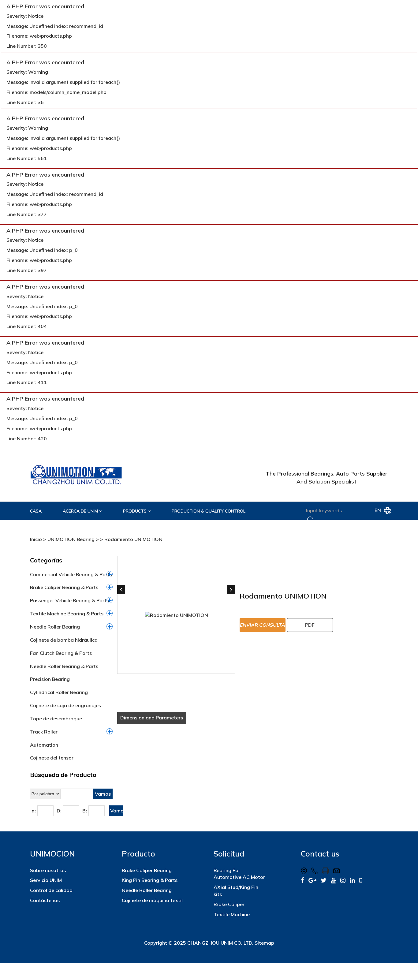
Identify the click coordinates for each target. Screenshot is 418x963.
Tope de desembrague (56, 718)
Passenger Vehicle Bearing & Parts (69, 600)
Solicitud (229, 853)
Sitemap (264, 943)
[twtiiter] (324, 880)
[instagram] (342, 880)
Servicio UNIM (46, 880)
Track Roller (44, 732)
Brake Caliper (229, 904)
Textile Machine (232, 914)
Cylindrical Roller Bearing (59, 692)
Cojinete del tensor (51, 758)
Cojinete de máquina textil (152, 900)
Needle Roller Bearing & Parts (64, 666)
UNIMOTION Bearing (71, 539)
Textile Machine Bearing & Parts (66, 613)
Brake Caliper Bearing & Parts (64, 587)
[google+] (312, 880)
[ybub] (333, 880)
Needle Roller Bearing (55, 627)
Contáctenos (45, 900)
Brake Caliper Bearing (147, 870)
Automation (44, 745)
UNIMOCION (52, 853)
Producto (138, 853)
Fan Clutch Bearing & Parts (61, 653)
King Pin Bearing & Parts (149, 880)
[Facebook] (302, 880)
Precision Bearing (50, 679)
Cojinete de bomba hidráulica (64, 640)
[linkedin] (352, 880)
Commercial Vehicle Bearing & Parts (71, 574)
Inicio (36, 539)
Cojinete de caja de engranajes (65, 705)
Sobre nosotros (48, 870)
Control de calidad (51, 890)
